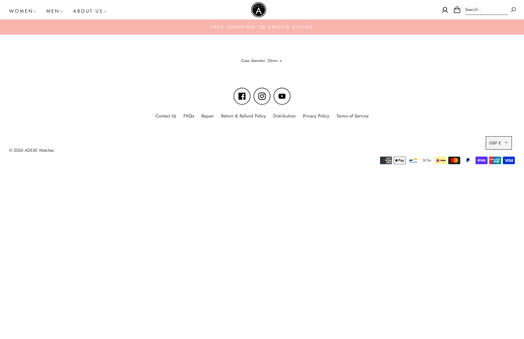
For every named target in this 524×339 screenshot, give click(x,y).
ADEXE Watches (39, 150)
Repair (207, 116)
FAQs (188, 116)
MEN (53, 11)
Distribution (284, 116)
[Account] (445, 10)
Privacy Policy (316, 116)
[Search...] (486, 10)
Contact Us (166, 116)
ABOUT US (88, 11)
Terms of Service (353, 116)
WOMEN (21, 11)
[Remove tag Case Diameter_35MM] (261, 61)
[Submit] (513, 10)
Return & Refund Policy (243, 116)
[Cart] (457, 10)
